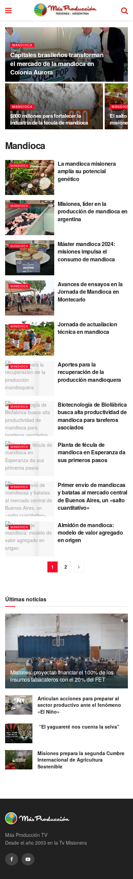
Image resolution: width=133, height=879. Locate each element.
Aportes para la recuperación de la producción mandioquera (89, 372)
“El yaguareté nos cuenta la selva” (78, 726)
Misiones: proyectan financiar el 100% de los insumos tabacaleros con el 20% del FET (61, 675)
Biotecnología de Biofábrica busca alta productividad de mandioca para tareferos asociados (92, 416)
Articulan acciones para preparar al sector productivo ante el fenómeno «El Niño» (79, 705)
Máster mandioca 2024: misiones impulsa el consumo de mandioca (87, 251)
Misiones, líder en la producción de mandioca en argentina (93, 211)
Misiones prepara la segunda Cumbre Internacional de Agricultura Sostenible (81, 760)
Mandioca (22, 45)
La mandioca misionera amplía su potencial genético (87, 171)
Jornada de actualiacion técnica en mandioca (87, 328)
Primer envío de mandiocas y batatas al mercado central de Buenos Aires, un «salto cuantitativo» (92, 496)
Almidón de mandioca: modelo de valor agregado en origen (90, 532)
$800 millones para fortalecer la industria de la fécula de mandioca (49, 119)
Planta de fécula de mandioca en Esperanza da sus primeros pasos (91, 452)
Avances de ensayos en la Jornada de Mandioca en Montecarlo (90, 291)
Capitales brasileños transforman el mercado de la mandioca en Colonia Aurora (56, 63)
